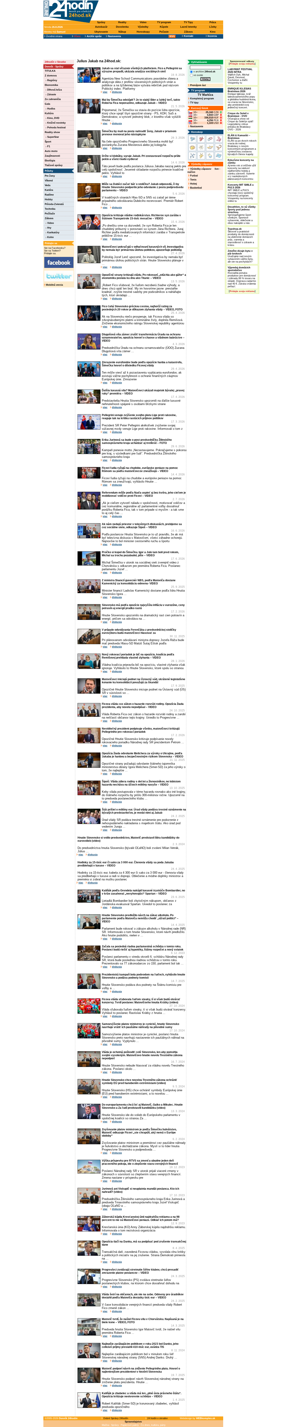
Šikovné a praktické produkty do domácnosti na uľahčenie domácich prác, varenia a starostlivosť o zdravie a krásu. (241, 236)
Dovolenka (122, 26)
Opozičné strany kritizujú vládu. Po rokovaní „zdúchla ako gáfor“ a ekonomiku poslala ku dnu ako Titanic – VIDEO (144, 276)
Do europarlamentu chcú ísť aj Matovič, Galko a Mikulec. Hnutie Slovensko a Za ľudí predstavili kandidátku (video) (142, 1106)
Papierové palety (130, 1425)
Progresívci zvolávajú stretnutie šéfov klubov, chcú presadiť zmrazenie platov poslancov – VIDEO (140, 1271)
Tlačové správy (53, 165)
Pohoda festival (56, 127)
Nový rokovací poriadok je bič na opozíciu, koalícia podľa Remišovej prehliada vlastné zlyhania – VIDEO (138, 656)
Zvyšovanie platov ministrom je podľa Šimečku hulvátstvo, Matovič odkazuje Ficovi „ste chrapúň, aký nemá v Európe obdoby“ (139, 1132)
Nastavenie (196, 126)
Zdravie (51, 94)
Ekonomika (51, 85)
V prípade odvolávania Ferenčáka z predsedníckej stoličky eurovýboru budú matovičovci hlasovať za (139, 631)
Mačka (105, 1425)
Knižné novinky (56, 122)
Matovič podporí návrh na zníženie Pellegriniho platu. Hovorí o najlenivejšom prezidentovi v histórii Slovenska (141, 1370)
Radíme (49, 194)
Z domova (51, 75)
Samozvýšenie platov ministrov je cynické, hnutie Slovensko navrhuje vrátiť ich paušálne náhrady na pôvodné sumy (140, 1025)
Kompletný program (201, 98)
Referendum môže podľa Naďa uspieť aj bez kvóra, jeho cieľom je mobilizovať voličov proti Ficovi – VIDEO (144, 494)
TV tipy (193, 102)
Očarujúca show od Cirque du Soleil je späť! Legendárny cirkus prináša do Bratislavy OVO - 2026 (240, 121)
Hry (49, 227)
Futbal (193, 175)
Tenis (192, 179)
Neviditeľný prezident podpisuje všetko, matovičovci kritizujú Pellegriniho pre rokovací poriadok (141, 730)
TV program (164, 22)
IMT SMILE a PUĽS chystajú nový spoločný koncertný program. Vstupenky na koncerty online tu (241, 192)
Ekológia (50, 160)
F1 (48, 146)
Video (143, 22)
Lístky (212, 26)
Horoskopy (143, 31)
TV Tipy (188, 22)
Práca (212, 22)
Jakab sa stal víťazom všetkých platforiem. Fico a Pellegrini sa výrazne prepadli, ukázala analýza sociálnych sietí (142, 70)
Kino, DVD (53, 118)
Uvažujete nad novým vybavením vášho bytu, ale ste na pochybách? (240, 256)
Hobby (49, 199)
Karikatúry (53, 232)
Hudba (51, 108)
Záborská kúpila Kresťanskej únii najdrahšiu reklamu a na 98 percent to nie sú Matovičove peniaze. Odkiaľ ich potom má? (141, 1218)
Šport (48, 141)
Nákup (122, 31)
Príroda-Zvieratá (54, 204)
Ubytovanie (101, 31)
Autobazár (101, 26)
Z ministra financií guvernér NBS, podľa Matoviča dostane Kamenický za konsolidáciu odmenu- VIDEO (139, 582)
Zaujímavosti (52, 155)
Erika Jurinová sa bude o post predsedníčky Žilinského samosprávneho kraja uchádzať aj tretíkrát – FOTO (137, 441)
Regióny (52, 80)
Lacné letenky (188, 26)
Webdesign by (197, 1418)
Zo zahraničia (53, 99)
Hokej (193, 183)
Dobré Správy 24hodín (115, 1418)
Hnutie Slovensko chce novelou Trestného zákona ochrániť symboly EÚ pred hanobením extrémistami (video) (139, 1081)
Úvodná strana (53, 36)
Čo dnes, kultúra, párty (153, 1425)
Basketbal (195, 187)
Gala (47, 103)
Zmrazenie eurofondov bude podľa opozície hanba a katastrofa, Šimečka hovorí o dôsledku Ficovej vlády (142, 364)
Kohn (50, 237)
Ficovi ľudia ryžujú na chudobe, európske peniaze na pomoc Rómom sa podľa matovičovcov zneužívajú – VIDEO (140, 469)
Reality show (52, 132)
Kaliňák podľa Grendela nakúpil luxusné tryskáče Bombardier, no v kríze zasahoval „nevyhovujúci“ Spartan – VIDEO (143, 892)
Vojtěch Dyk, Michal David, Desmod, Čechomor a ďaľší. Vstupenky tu (240, 76)
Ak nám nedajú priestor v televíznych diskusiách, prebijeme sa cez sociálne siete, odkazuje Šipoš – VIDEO (142, 526)
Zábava (188, 31)
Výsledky (143, 26)
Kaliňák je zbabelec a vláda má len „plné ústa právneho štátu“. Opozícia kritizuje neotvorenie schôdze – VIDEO (141, 1395)
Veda (47, 185)
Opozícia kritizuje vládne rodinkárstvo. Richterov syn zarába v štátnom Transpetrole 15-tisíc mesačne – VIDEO (141, 217)
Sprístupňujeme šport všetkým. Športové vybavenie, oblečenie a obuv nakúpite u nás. (242, 214)
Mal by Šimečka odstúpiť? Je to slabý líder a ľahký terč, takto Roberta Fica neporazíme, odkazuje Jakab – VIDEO (141, 101)
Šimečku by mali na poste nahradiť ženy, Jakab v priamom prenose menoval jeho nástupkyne (139, 133)
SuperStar (53, 137)
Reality (122, 22)
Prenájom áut (197, 85)
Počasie (164, 31)
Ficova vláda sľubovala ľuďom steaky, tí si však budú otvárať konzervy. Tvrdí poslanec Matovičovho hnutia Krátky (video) (141, 1001)
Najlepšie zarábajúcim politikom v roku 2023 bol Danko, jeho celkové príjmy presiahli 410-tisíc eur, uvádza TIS (140, 1345)
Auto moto (51, 151)
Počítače (50, 213)
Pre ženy (50, 175)
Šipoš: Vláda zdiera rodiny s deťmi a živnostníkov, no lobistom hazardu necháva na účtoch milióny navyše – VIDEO (141, 783)
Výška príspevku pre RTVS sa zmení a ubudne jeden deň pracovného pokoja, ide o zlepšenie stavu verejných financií (140, 1162)
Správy (101, 22)
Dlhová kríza (54, 89)
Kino (213, 31)
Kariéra (49, 190)
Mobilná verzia (54, 284)
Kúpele (164, 26)
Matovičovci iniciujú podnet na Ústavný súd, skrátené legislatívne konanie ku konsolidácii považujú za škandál (143, 681)
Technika (50, 208)
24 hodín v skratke (157, 1418)
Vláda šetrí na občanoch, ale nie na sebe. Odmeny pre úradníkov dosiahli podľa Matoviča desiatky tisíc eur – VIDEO (143, 1296)
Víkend (49, 180)
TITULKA (50, 70)
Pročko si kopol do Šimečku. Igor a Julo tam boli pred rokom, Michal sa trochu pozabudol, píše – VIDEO (140, 554)
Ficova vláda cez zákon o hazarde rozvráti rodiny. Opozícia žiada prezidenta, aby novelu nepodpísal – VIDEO (143, 705)
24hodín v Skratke (55, 61)
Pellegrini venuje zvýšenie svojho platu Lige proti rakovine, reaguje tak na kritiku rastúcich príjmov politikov (139, 417)
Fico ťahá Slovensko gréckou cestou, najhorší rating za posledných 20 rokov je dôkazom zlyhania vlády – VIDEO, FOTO (142, 308)
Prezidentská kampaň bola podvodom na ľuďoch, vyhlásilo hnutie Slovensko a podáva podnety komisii (143, 976)
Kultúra (49, 113)
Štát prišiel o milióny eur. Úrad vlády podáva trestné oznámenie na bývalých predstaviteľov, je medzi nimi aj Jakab (144, 811)
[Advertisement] (162, 10)
